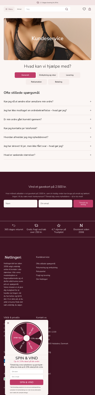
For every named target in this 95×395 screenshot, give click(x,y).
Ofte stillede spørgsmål (45, 263)
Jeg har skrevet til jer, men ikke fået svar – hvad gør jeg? (33, 146)
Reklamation (36, 82)
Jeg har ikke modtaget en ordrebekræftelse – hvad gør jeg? (35, 110)
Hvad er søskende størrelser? (19, 155)
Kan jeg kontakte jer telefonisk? (20, 128)
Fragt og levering (43, 275)
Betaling (58, 82)
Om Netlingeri (42, 279)
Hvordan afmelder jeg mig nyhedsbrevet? (26, 137)
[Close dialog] (8, 323)
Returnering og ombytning (47, 267)
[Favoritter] (84, 9)
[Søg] (66, 9)
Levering (69, 75)
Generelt (25, 75)
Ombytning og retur (47, 75)
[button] (47, 9)
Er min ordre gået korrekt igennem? (23, 119)
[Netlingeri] (19, 9)
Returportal (40, 271)
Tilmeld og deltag (83, 203)
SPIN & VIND (26, 382)
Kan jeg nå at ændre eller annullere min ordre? (28, 101)
